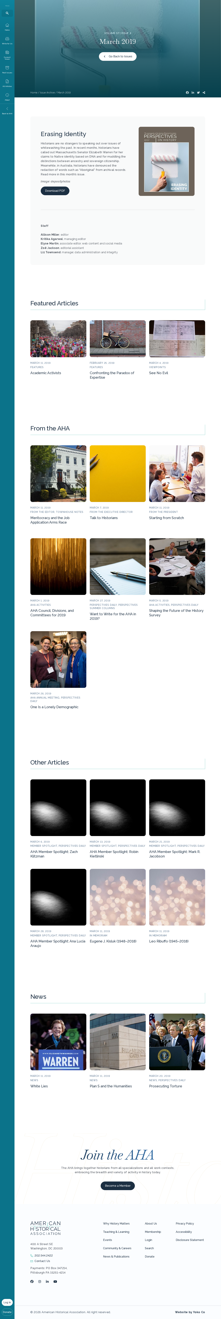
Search (149, 1248)
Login (148, 1240)
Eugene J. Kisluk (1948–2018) (113, 941)
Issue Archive (47, 92)
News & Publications (116, 1256)
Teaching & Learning (116, 1231)
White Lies (39, 1086)
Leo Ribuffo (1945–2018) (169, 941)
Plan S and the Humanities (111, 1086)
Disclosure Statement (190, 1240)
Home (33, 92)
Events (107, 1240)
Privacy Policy (185, 1223)
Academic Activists (45, 373)
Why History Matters (116, 1223)
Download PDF (55, 190)
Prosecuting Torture (165, 1086)
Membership (153, 1231)
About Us (151, 1223)
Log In (7, 1302)
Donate (7, 1312)
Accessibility (184, 1231)
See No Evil (158, 373)
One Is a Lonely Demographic (54, 707)
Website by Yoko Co (190, 1312)
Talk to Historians (104, 518)
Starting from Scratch (166, 518)
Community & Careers (117, 1248)
